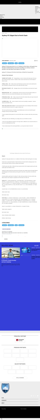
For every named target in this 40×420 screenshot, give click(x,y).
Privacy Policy (10, 235)
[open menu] (0, 13)
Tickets (1, 16)
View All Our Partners (20, 377)
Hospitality (2, 17)
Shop (1, 18)
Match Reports (10, 63)
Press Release (21, 63)
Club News (4, 63)
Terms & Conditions (23, 408)
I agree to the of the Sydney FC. (10, 235)
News (6, 33)
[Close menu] (37, 414)
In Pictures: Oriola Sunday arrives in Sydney (9, 261)
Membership (2, 14)
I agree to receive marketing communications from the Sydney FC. (14, 236)
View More (36, 245)
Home (3, 33)
